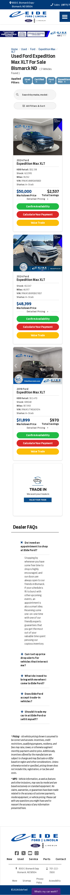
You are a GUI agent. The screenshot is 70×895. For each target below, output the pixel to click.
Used (20, 859)
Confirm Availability (37, 206)
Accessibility (54, 880)
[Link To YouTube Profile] (30, 853)
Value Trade (38, 222)
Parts (46, 859)
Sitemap (27, 880)
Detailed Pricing (36, 198)
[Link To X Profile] (23, 853)
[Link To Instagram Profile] (37, 853)
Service (33, 859)
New (9, 859)
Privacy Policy (39, 880)
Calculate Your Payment (38, 214)
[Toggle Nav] (65, 17)
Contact (61, 859)
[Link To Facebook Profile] (17, 853)
